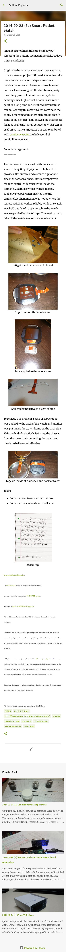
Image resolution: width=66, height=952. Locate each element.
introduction (12, 721)
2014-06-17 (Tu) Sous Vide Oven (18, 914)
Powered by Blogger (34, 947)
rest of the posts (11, 585)
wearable (29, 726)
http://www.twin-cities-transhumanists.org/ (27, 716)
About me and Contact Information (14, 575)
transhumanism (13, 726)
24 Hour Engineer (18, 5)
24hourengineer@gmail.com (44, 659)
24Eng (8, 711)
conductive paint (20, 134)
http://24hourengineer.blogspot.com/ (23, 606)
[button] (5, 41)
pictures (26, 721)
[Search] (62, 5)
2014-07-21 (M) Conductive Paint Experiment (24, 804)
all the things (21, 711)
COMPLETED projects (33, 596)
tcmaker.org (40, 721)
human (56, 716)
